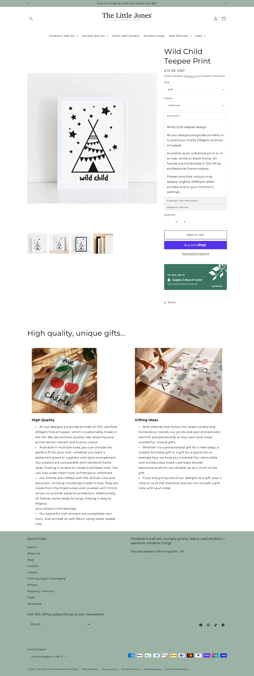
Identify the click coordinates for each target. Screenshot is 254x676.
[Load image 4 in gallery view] (103, 244)
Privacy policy (110, 669)
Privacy (32, 584)
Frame (168, 98)
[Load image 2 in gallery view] (59, 244)
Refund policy (90, 669)
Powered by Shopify (66, 669)
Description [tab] (173, 115)
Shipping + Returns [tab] (178, 207)
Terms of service (130, 669)
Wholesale (34, 603)
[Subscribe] (88, 624)
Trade (31, 597)
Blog (30, 559)
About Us (33, 553)
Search (32, 547)
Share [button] (172, 302)
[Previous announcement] (28, 3)
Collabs (32, 572)
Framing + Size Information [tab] (182, 200)
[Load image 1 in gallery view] (37, 244)
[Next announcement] (225, 3)
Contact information (177, 669)
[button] (31, 19)
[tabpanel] (195, 158)
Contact (32, 565)
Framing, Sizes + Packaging (46, 578)
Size (166, 82)
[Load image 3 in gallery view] (81, 244)
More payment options (195, 253)
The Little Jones (45, 669)
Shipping (190, 76)
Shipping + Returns (40, 591)
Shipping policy (153, 669)
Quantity (169, 214)
